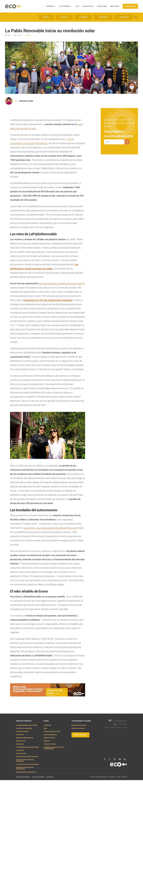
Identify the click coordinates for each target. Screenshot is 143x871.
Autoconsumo (64, 6)
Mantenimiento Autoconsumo (26, 772)
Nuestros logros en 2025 (52, 731)
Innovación (114, 6)
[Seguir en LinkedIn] (125, 759)
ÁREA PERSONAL (80, 735)
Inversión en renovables (24, 728)
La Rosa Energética (50, 734)
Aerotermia (20, 744)
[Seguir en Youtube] (120, 759)
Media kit (47, 741)
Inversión (50, 6)
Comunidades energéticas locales (27, 747)
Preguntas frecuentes (79, 725)
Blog (77, 6)
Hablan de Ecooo (49, 738)
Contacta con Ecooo (78, 728)
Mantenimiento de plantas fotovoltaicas (25, 768)
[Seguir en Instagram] (115, 759)
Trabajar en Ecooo (50, 744)
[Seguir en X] (110, 759)
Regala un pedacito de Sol (24, 738)
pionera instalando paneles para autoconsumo (62, 283)
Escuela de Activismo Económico (27, 756)
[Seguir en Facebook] (105, 759)
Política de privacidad (23, 777)
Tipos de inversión (22, 731)
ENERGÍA (46, 17)
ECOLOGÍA (64, 17)
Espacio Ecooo (88, 6)
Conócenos (47, 725)
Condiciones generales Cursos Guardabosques (54, 747)
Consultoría (102, 6)
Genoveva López (26, 101)
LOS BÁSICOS (123, 17)
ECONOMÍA (83, 17)
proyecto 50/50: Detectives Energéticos (25, 760)
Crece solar (20, 734)
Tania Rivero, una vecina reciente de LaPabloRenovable (50, 528)
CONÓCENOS (103, 17)
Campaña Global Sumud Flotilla (26, 725)
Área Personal (130, 6)
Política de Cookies (38, 777)
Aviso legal (50, 777)
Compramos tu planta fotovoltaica (27, 764)
